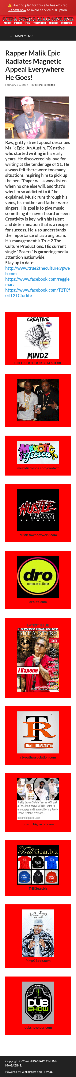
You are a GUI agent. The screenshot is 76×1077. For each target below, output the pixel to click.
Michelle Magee (45, 84)
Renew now (17, 10)
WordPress (29, 1071)
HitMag (47, 1071)
